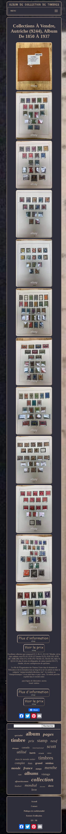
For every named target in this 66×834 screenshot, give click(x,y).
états (30, 763)
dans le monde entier (25, 759)
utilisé (21, 752)
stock (41, 753)
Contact (34, 806)
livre (34, 789)
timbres (45, 757)
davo (51, 785)
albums (31, 773)
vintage (45, 774)
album (33, 734)
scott (51, 746)
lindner (18, 786)
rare (19, 774)
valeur (49, 753)
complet (20, 763)
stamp (42, 740)
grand (38, 763)
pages (48, 734)
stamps (39, 769)
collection (42, 780)
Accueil (34, 801)
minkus (49, 763)
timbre (18, 740)
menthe (51, 767)
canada (25, 747)
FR (36, 820)
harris (32, 753)
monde (15, 768)
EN (32, 820)
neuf (53, 741)
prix (31, 741)
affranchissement (21, 781)
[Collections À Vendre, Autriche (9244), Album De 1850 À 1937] (34, 66)
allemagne (15, 748)
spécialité (19, 735)
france (28, 768)
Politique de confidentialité (34, 811)
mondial (31, 785)
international (38, 748)
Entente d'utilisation (34, 816)
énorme (42, 786)
